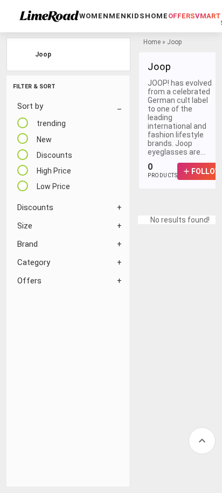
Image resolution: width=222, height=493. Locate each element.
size (24, 226)
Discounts (35, 207)
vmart (208, 16)
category (33, 262)
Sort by (30, 106)
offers (181, 16)
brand (27, 244)
